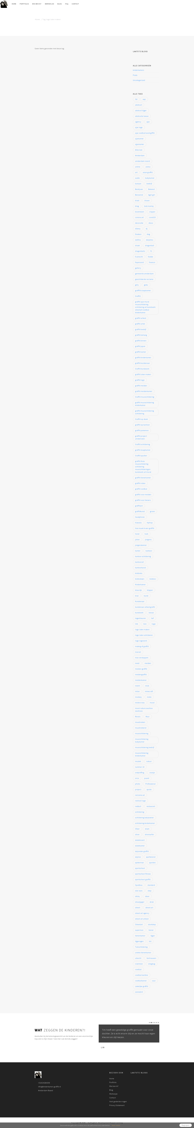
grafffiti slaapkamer (143, 290)
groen (152, 511)
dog (148, 234)
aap (144, 99)
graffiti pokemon (142, 430)
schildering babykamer (144, 817)
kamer (137, 551)
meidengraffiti (141, 674)
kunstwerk (139, 612)
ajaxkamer (139, 138)
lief (152, 618)
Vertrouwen (151, 958)
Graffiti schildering (142, 444)
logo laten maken (142, 629)
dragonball (149, 245)
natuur (149, 761)
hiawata (138, 522)
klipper (150, 590)
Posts (135, 75)
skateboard (139, 840)
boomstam (139, 212)
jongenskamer (141, 545)
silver (137, 834)
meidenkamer (141, 680)
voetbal (138, 969)
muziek (138, 761)
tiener (151, 930)
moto (149, 697)
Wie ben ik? (36, 4)
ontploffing (139, 772)
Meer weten (116, 1125)
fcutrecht (139, 257)
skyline (138, 857)
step (149, 891)
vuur (154, 981)
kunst (146, 596)
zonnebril (139, 992)
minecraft (149, 691)
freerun (152, 262)
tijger (153, 936)
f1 (151, 251)
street (137, 907)
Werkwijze (49, 4)
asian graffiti (148, 172)
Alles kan (138, 150)
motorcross (139, 702)
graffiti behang (141, 335)
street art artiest (141, 919)
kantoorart (139, 562)
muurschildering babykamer (141, 740)
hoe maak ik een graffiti (144, 528)
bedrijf (149, 183)
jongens (148, 539)
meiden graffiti (141, 669)
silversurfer (149, 834)
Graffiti (138, 296)
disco (151, 223)
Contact (75, 4)
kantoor (149, 551)
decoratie (139, 223)
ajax (148, 122)
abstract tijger (141, 110)
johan (137, 539)
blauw (147, 200)
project (138, 789)
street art (149, 907)
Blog (59, 4)
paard (146, 778)
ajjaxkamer (139, 144)
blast (137, 200)
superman (139, 930)
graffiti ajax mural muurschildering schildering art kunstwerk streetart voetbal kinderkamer (145, 307)
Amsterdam (139, 155)
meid (137, 663)
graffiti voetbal (141, 489)
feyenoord (139, 262)
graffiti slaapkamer (142, 450)
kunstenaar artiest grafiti (145, 607)
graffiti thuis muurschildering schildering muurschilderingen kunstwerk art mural (143, 466)
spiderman (139, 862)
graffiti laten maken (143, 374)
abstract (138, 105)
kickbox (153, 579)
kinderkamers (138, 70)
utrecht (138, 958)
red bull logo (140, 801)
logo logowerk (141, 641)
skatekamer (140, 846)
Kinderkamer (140, 584)
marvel (138, 652)
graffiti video (140, 483)
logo (153, 624)
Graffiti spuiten (141, 455)
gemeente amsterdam (144, 273)
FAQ (66, 4)
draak (137, 245)
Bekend (151, 189)
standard (151, 885)
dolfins (138, 240)
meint (137, 686)
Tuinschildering (141, 947)
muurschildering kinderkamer (141, 754)
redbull (138, 806)
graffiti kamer (140, 352)
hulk (146, 534)
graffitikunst (140, 511)
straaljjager (139, 902)
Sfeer (137, 829)
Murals (137, 716)
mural (152, 702)
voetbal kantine (141, 975)
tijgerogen (139, 941)
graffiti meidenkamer (143, 391)
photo (137, 784)
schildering (139, 812)
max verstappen (141, 657)
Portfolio (24, 4)
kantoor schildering (143, 556)
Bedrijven (139, 189)
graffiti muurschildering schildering (144, 412)
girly (137, 285)
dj (146, 228)
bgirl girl (151, 195)
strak (152, 902)
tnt (150, 941)
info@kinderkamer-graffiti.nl (49, 1086)
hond (137, 534)
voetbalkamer (141, 981)
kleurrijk (138, 590)
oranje (152, 772)
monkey (138, 697)
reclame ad (140, 795)
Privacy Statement (117, 1105)
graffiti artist (140, 324)
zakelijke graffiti (141, 986)
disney (137, 228)
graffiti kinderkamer (143, 357)
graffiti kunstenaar (142, 363)
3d (136, 99)
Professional (151, 784)
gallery (138, 268)
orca (137, 778)
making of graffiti (142, 646)
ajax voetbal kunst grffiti (145, 133)
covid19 (152, 217)
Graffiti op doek (141, 419)
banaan (138, 183)
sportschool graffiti (143, 879)
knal (137, 596)
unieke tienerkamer (143, 952)
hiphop (150, 522)
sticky (137, 896)
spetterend (150, 857)
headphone (140, 517)
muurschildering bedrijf (144, 747)
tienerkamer (140, 936)
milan (137, 691)
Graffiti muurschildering (144, 397)
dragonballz (140, 251)
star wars (138, 891)
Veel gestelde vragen (118, 1101)
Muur (148, 716)
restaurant (151, 806)
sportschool (140, 868)
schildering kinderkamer (145, 823)
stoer (147, 896)
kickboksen (139, 579)
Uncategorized (139, 80)
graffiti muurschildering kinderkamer (144, 403)
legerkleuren (140, 618)
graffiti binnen (140, 340)
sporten (152, 862)
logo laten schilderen (144, 635)
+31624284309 (44, 1083)
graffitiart (139, 506)
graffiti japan (140, 346)
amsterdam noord (142, 161)
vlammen (139, 964)
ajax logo (139, 127)
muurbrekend (140, 728)
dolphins (149, 240)
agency (138, 122)
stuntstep (152, 924)
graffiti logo (139, 380)
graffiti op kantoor (142, 425)
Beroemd (139, 195)
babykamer (149, 178)
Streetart (139, 924)
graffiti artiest (140, 318)
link (136, 624)
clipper (152, 212)
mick (147, 686)
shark (147, 829)
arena (148, 167)
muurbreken (140, 722)
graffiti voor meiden (143, 494)
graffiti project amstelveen (141, 437)
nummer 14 (139, 767)
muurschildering (141, 733)
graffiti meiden (141, 385)
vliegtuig (151, 964)
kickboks (138, 573)
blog (137, 206)
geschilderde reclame (144, 279)
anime (137, 167)
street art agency (142, 913)
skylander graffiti (142, 851)
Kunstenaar (139, 601)
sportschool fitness (143, 874)
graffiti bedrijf (140, 329)
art (136, 172)
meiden (148, 663)
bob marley (149, 206)
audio (137, 178)
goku (146, 285)
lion (144, 624)
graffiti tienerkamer (143, 477)
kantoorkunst (140, 567)
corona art (139, 217)
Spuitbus (138, 885)
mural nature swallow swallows (144, 709)
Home (14, 4)
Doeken (138, 234)
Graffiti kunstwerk (142, 369)
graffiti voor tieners (143, 500)
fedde (150, 257)
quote (149, 789)
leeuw (151, 612)
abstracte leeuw (142, 116)
